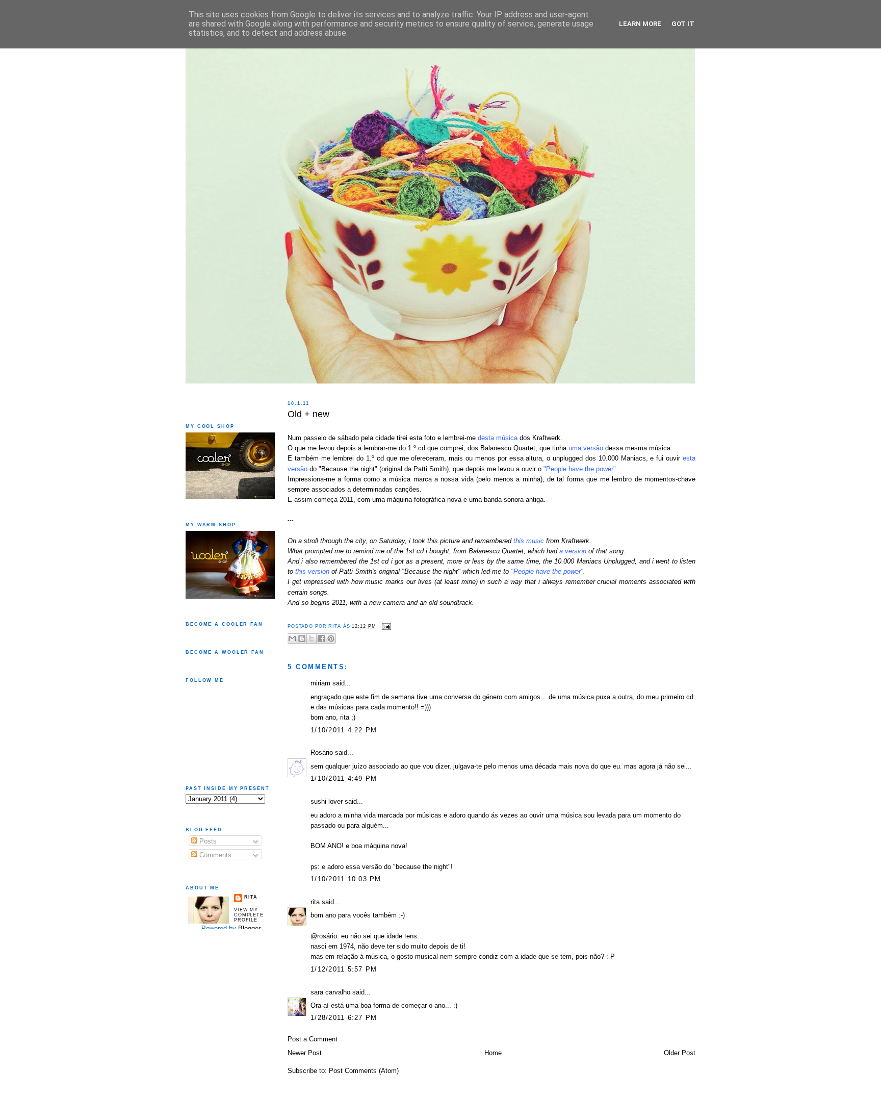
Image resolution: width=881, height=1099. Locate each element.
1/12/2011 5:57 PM (343, 969)
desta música (497, 438)
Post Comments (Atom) (364, 1071)
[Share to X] (311, 638)
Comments (214, 855)
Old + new (308, 414)
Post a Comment (313, 1039)
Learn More (640, 24)
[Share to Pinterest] (331, 638)
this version (312, 571)
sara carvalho (330, 992)
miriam (320, 683)
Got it (682, 24)
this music (528, 541)
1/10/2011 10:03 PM (345, 879)
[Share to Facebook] (321, 638)
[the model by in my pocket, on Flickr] (289, 427)
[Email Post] (385, 625)
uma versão (585, 448)
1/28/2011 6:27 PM (343, 1017)
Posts (207, 841)
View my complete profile (249, 915)
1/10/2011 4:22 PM (343, 730)
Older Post (679, 1053)
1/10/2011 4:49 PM (343, 778)
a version (572, 551)
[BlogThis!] (302, 638)
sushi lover (326, 801)
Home (493, 1053)
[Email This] (292, 638)
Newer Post (305, 1053)
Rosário (321, 752)
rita (315, 902)
